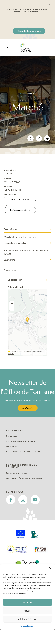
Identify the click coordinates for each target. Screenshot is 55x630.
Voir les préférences (28, 619)
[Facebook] (10, 499)
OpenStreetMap (25, 351)
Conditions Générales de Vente (20, 441)
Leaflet (13, 351)
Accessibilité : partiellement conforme (24, 451)
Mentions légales (26, 626)
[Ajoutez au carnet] (31, 138)
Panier (47, 49)
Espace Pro (11, 446)
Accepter (27, 602)
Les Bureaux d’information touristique (24, 478)
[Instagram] (23, 499)
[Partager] (39, 138)
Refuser (27, 610)
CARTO (11, 353)
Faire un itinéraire (16, 287)
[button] (50, 568)
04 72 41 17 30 (12, 190)
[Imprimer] (47, 138)
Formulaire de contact (16, 473)
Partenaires (11, 436)
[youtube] (35, 499)
